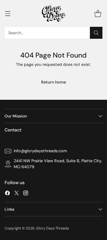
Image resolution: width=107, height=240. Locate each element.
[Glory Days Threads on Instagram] (25, 194)
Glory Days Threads (52, 228)
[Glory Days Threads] (53, 13)
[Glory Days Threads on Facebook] (7, 194)
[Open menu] (7, 13)
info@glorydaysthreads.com (40, 150)
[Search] (96, 33)
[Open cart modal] (98, 13)
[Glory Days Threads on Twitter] (16, 194)
